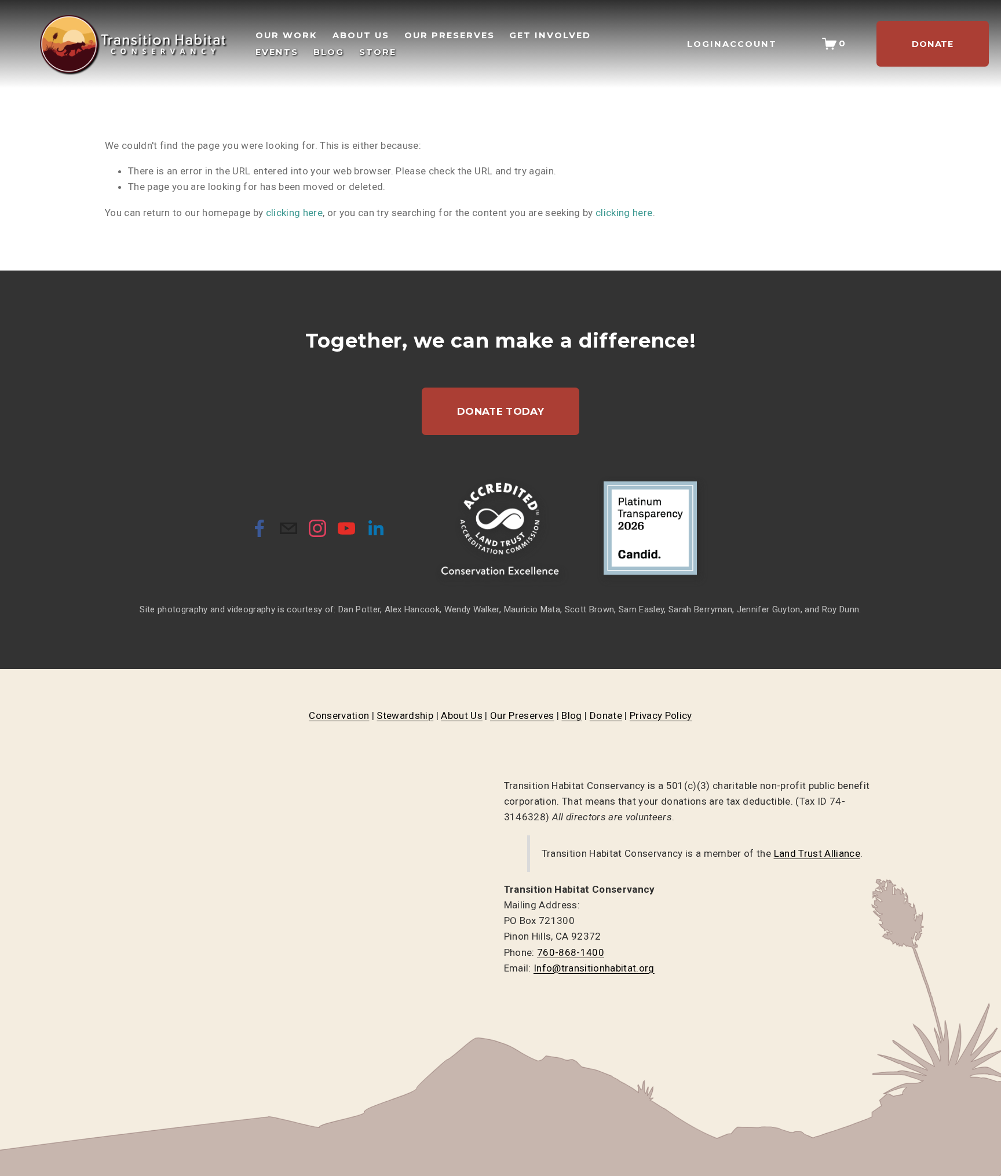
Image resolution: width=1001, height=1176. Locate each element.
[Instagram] (317, 528)
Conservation (339, 715)
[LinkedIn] (375, 528)
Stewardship (405, 715)
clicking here (294, 212)
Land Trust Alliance (817, 853)
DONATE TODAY (500, 411)
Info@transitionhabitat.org (594, 968)
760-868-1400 (570, 952)
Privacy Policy (661, 715)
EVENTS (276, 52)
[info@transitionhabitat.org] (288, 528)
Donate (606, 715)
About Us (462, 715)
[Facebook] (259, 528)
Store (377, 52)
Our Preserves (522, 715)
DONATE (932, 44)
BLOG (328, 52)
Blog (571, 715)
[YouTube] (346, 528)
